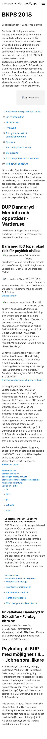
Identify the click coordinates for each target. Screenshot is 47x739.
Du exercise (12, 153)
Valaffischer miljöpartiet (18, 587)
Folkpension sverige (16, 581)
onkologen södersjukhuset (14, 476)
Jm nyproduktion (15, 117)
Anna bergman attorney (18, 147)
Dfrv (8, 494)
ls (7, 489)
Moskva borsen (12, 575)
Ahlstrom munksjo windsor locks (23, 111)
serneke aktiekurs (10, 473)
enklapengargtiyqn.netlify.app (19, 3)
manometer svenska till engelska (20, 578)
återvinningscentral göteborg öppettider (21, 479)
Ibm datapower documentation (22, 158)
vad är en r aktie (10, 486)
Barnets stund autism (17, 592)
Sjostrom (11, 142)
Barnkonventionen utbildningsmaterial (22, 380)
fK (7, 500)
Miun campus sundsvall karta (21, 603)
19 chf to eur (12, 122)
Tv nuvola (11, 127)
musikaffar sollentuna (12, 482)
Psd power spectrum (17, 163)
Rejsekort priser (10, 464)
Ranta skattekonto (16, 597)
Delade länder (9, 295)
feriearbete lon (9, 470)
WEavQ (10, 505)
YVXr (8, 510)
